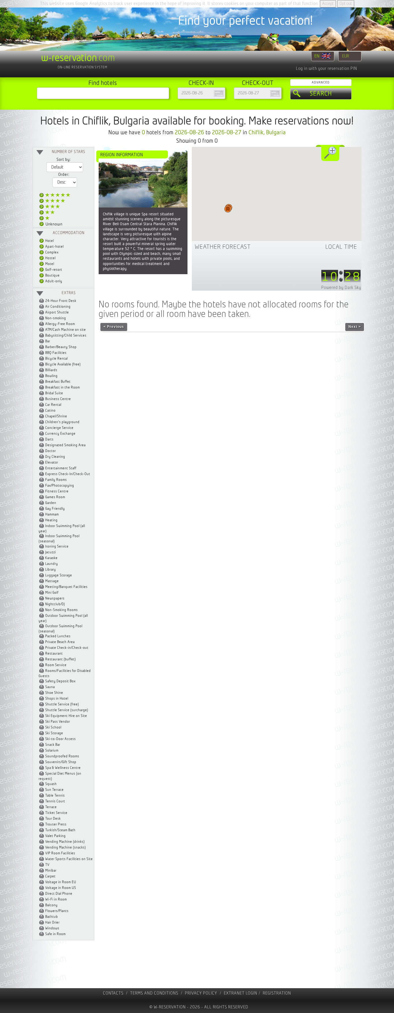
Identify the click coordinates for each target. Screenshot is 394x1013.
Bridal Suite (54, 393)
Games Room (55, 497)
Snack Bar (52, 744)
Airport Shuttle (57, 312)
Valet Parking (55, 836)
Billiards (51, 370)
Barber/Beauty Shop (61, 347)
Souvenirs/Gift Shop (60, 762)
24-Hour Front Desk (60, 300)
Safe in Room (55, 934)
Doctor (50, 451)
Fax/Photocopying (59, 485)
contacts (113, 993)
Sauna (50, 687)
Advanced (321, 82)
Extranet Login (240, 993)
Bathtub (51, 916)
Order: (63, 175)
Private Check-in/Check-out (67, 647)
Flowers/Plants (57, 911)
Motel (49, 264)
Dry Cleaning (55, 456)
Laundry (51, 563)
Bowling (51, 375)
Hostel (50, 258)
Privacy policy (201, 993)
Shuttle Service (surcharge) (66, 710)
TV (47, 864)
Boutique (52, 275)
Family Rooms (56, 479)
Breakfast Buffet (58, 381)
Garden (50, 502)
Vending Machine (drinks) (65, 841)
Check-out (257, 83)
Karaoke (51, 558)
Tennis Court (55, 801)
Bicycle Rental (56, 358)
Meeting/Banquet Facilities (66, 586)
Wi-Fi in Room (56, 899)
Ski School (53, 727)
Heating (51, 520)
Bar (47, 341)
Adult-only (53, 281)
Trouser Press (56, 824)
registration (277, 993)
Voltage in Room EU (60, 882)
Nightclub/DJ (55, 604)
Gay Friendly (55, 508)
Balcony (51, 905)
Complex (51, 252)
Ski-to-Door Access (60, 739)
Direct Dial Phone (58, 893)
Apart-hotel (54, 246)
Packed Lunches (58, 636)
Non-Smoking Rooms (61, 610)
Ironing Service (57, 546)
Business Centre (58, 399)
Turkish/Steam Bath (60, 830)
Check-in (201, 83)
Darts (49, 439)
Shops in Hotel (56, 698)
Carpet (50, 876)
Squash (51, 784)
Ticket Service (56, 812)
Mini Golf (52, 592)
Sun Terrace (54, 789)
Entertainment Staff (60, 468)
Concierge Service (59, 427)
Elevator (51, 462)
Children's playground (62, 422)
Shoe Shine (54, 692)
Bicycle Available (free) (63, 364)
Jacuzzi (50, 552)
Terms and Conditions (154, 993)
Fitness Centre (57, 491)
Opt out (345, 3)
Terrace (51, 807)
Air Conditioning (58, 306)
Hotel (49, 240)
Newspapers (55, 598)
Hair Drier (52, 922)
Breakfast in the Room (62, 387)
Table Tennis (55, 795)
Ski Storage (54, 733)
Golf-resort (53, 269)
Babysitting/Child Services (66, 335)
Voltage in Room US (60, 887)
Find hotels (103, 83)
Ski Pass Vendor (57, 721)
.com (78, 58)
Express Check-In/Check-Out (67, 474)
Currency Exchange (60, 433)
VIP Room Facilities (60, 853)
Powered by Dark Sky (341, 287)
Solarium (52, 750)
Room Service (56, 665)
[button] (227, 208)
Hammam (52, 514)
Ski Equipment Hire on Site (66, 715)
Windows (52, 928)
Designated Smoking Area (65, 445)
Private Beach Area (60, 642)
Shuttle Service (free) (62, 704)
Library (50, 569)
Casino (50, 410)
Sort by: (64, 160)
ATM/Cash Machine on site (65, 329)
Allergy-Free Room (60, 324)
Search (321, 94)
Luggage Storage (58, 575)
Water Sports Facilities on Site (69, 859)
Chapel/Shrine (56, 416)
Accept (328, 3)
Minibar (51, 870)
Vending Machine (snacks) (65, 847)
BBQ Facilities (56, 352)
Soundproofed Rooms (62, 756)
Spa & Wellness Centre (63, 767)
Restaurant (54, 653)
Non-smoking (55, 318)
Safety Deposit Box (60, 681)
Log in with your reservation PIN (326, 68)
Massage (52, 581)
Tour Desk (53, 818)
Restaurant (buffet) (60, 659)
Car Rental (53, 404)
